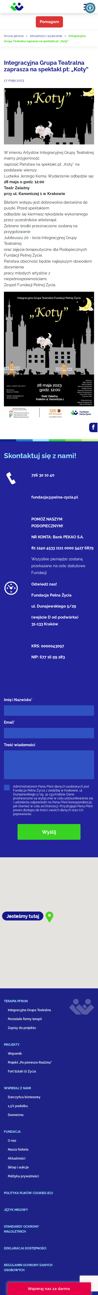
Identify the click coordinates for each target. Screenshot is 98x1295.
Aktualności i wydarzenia (46, 36)
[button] (32, 1003)
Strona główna (14, 36)
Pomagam (49, 21)
